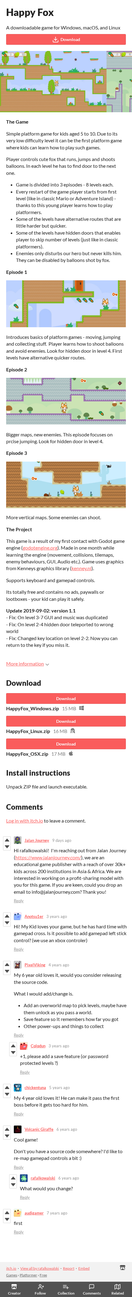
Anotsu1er (34, 916)
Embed (84, 1268)
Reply (19, 900)
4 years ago (59, 964)
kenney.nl (81, 568)
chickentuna (35, 1087)
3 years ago (56, 916)
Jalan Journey (37, 840)
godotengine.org (40, 548)
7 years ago (57, 1213)
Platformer (28, 1275)
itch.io (11, 1268)
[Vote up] (6, 840)
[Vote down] (6, 846)
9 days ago (61, 840)
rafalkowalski (43, 1178)
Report (68, 1268)
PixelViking (35, 964)
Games (11, 1275)
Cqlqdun (38, 1045)
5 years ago (59, 1087)
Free (43, 1275)
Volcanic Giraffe (39, 1129)
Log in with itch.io (24, 820)
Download (70, 39)
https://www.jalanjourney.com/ (48, 857)
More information (25, 663)
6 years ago (66, 1129)
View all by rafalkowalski (39, 1268)
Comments (92, 1293)
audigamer (34, 1213)
